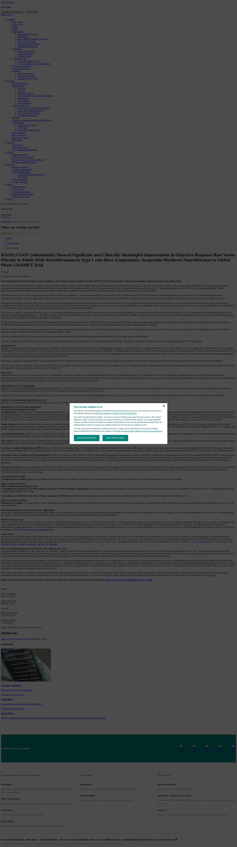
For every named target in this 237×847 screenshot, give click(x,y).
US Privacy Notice (102, 413)
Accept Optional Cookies (86, 438)
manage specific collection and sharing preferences (141, 431)
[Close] (164, 406)
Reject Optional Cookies (115, 438)
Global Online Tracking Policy (125, 413)
